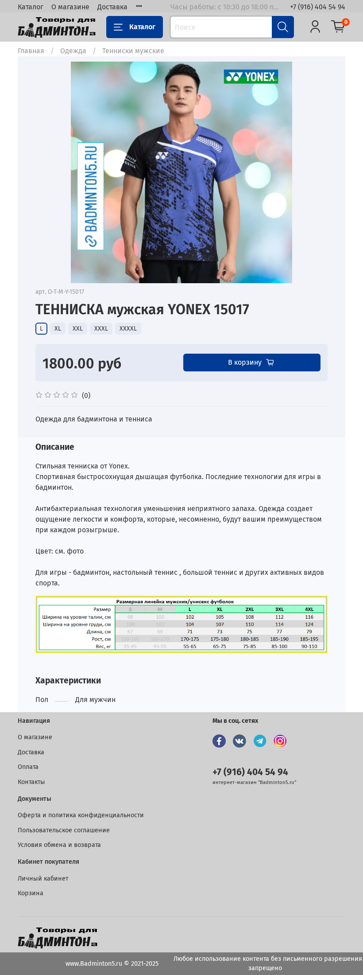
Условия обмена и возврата (59, 845)
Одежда (73, 51)
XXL (78, 328)
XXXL (101, 328)
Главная (31, 51)
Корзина (30, 893)
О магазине (70, 7)
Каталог (30, 7)
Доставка (112, 7)
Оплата (28, 767)
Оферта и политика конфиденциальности (81, 815)
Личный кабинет (43, 878)
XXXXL (128, 328)
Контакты (31, 782)
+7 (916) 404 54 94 (317, 7)
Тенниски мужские (133, 51)
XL (57, 328)
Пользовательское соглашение (64, 830)
